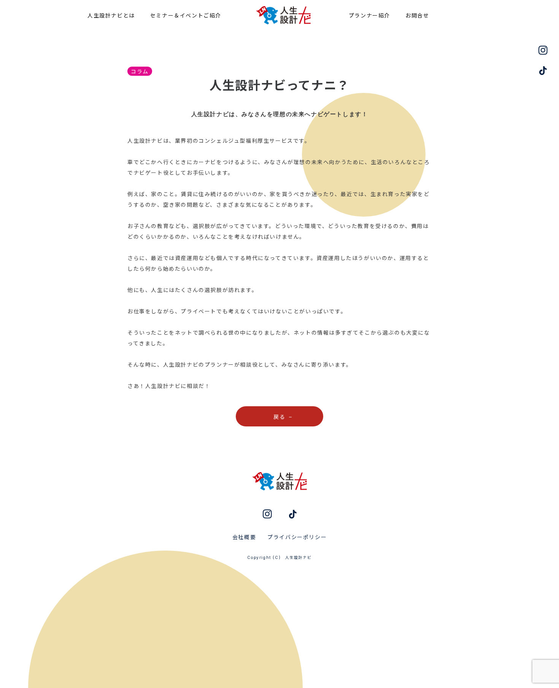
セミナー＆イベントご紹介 (185, 15)
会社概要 (244, 537)
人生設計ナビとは (111, 15)
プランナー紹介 (369, 15)
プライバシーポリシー (297, 537)
